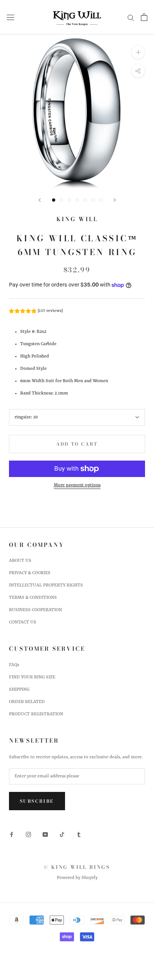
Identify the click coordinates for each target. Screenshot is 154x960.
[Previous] (39, 200)
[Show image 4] (77, 200)
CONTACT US (22, 622)
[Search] (130, 17)
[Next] (115, 200)
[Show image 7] (100, 200)
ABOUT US (20, 560)
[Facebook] (11, 834)
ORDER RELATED (27, 701)
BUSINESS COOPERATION (35, 610)
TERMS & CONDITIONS (33, 597)
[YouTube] (45, 834)
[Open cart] (144, 17)
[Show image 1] (53, 200)
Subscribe (37, 801)
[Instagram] (28, 834)
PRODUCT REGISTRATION (36, 714)
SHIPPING (19, 689)
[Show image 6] (93, 200)
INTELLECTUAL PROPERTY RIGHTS (46, 585)
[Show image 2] (61, 200)
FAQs (14, 665)
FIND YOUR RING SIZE (32, 677)
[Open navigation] (10, 17)
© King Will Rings (77, 867)
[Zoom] (138, 52)
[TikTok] (62, 834)
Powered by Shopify (77, 877)
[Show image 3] (69, 200)
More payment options (77, 485)
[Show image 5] (85, 200)
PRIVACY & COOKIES (29, 573)
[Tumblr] (78, 834)
